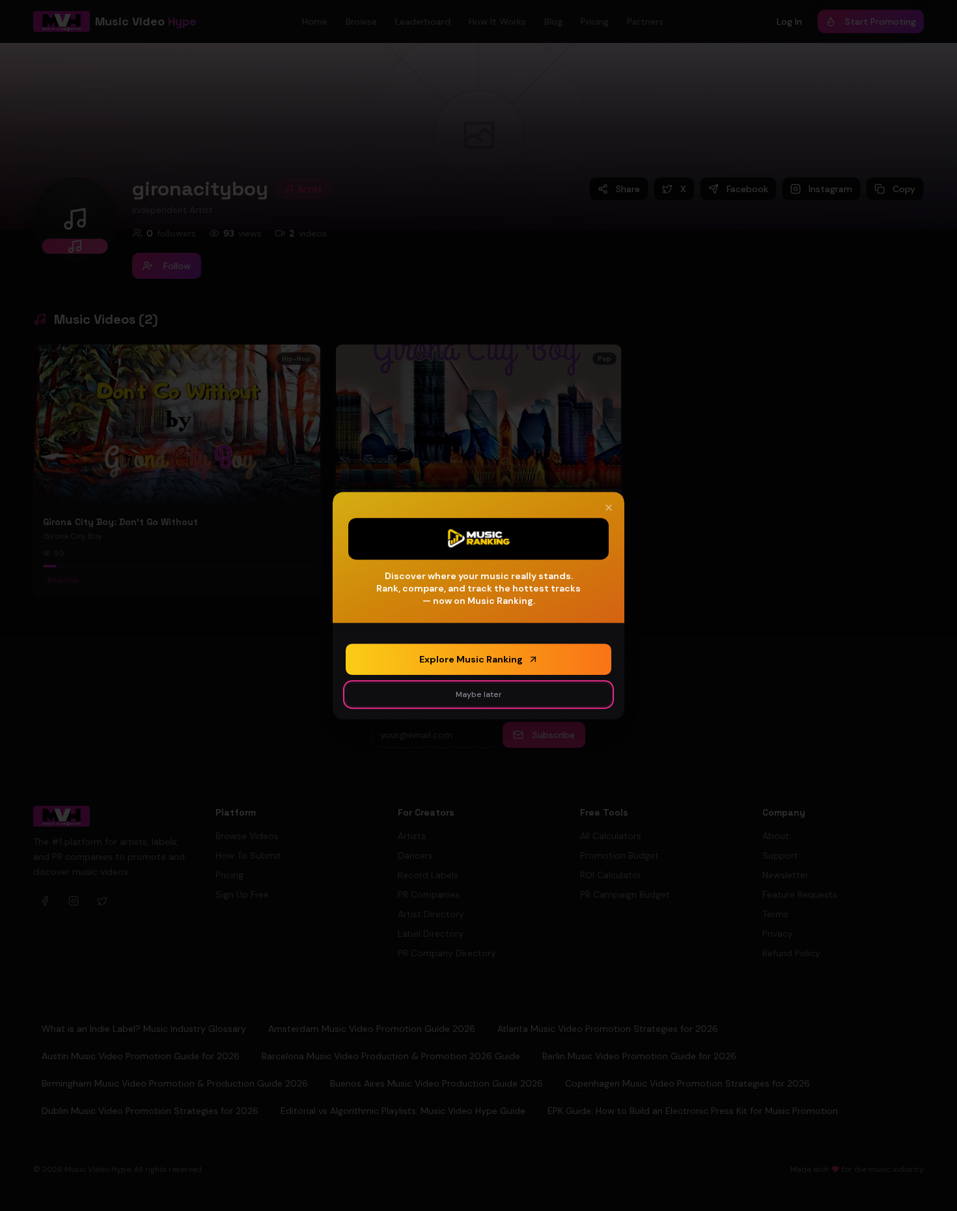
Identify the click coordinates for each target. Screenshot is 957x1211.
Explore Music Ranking (471, 659)
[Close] (608, 507)
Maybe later (479, 694)
